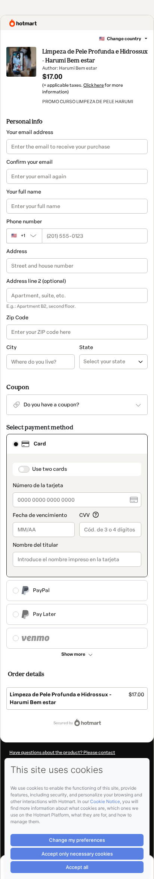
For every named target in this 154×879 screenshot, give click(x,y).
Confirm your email (29, 162)
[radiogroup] (77, 541)
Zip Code (17, 317)
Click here (93, 85)
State (86, 347)
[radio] (16, 444)
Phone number (24, 221)
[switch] (24, 469)
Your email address (29, 132)
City (11, 347)
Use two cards (49, 469)
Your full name (23, 192)
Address (16, 251)
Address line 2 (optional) (36, 281)
